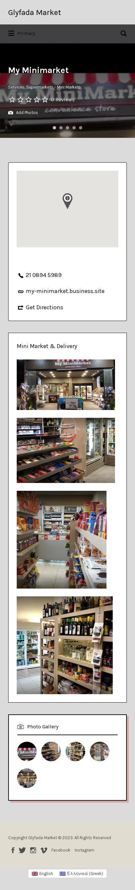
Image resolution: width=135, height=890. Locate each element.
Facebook (12, 850)
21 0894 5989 (44, 275)
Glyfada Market (34, 12)
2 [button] (61, 127)
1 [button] (54, 127)
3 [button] (67, 127)
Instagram (33, 850)
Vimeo (43, 850)
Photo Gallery (42, 726)
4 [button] (74, 127)
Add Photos (26, 112)
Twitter (22, 850)
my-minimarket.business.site (65, 291)
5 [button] (80, 127)
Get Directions (44, 307)
